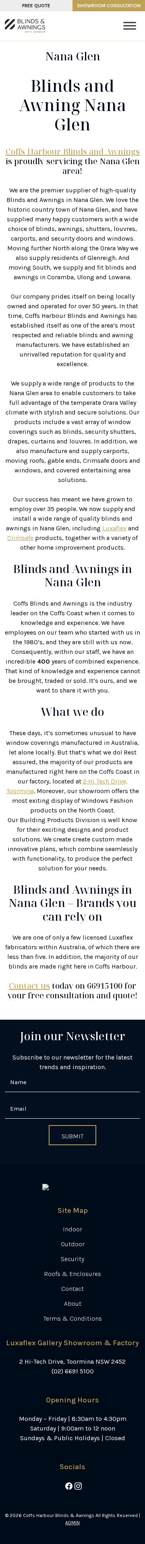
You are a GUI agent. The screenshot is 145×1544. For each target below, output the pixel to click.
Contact (72, 1289)
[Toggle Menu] (129, 25)
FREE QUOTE (36, 5)
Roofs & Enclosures (72, 1274)
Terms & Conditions (73, 1318)
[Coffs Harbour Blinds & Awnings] (25, 25)
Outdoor (73, 1244)
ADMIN (72, 1522)
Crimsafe (20, 538)
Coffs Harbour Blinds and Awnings (73, 151)
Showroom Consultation (109, 5)
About (72, 1303)
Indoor (72, 1229)
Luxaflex (114, 528)
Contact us (29, 985)
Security (72, 1259)
